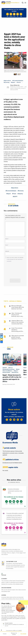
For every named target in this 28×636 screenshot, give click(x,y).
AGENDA (3, 595)
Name (7, 238)
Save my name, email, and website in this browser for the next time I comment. (15, 259)
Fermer (4, 633)
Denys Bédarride (14, 85)
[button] (25, 62)
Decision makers (6, 587)
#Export (13, 82)
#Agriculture (7, 80)
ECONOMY (4, 578)
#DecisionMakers (7, 370)
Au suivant (23, 633)
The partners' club (11, 561)
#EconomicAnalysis (17, 80)
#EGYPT (15, 196)
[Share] (1, 342)
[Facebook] (1, 334)
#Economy (6, 82)
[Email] (1, 339)
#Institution (15, 372)
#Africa (10, 367)
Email (6, 245)
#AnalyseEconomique (9, 369)
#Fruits (19, 82)
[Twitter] (1, 337)
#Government (6, 372)
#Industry (20, 193)
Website (7, 251)
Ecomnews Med (12, 2)
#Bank (17, 369)
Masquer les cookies (14, 633)
